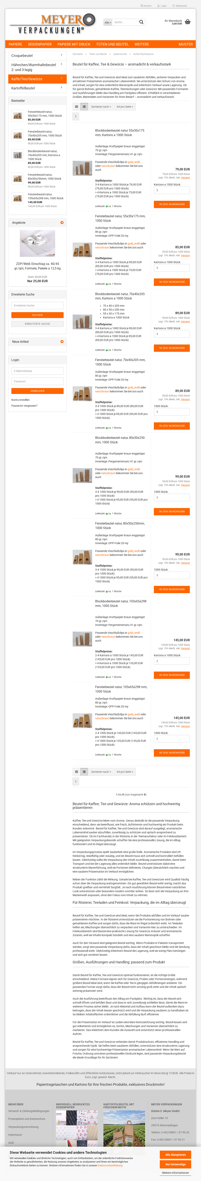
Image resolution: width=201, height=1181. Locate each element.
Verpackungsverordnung (23, 1126)
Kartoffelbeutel (23, 88)
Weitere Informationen (175, 1172)
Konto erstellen (20, 399)
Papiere (15, 44)
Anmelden (37, 391)
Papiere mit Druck (74, 44)
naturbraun (108, 165)
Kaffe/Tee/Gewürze (26, 79)
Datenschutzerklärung (110, 1165)
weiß (137, 162)
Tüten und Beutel (112, 44)
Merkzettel (181, 6)
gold (130, 162)
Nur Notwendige (175, 1164)
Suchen (37, 315)
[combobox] (101, 107)
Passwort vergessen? (24, 405)
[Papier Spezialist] (53, 24)
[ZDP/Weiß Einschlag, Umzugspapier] (37, 243)
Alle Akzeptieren (175, 1154)
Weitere (142, 44)
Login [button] (163, 6)
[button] (76, 107)
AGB (11, 1142)
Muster (186, 44)
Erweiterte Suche (37, 324)
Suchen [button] (147, 6)
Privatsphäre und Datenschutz (26, 1118)
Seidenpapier (40, 44)
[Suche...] (141, 22)
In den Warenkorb (172, 204)
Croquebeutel (22, 56)
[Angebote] (62, 223)
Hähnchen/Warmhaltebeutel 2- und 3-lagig (33, 67)
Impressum (15, 1134)
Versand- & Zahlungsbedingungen (28, 1111)
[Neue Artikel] (62, 342)
